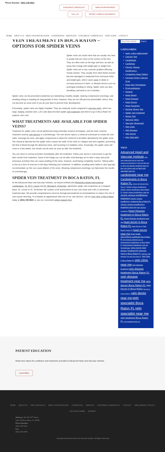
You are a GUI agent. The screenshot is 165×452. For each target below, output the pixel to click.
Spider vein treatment (135, 113)
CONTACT (127, 405)
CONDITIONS (77, 405)
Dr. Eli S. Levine (32, 186)
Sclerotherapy (125, 248)
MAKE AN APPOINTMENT (105, 7)
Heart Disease (131, 99)
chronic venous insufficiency (136, 187)
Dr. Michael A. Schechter (55, 186)
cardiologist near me (134, 174)
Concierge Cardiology (90, 36)
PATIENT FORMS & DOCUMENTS (102, 14)
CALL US (75, 14)
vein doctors (34, 134)
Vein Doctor (130, 134)
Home (9, 36)
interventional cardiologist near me (133, 239)
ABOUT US (23, 405)
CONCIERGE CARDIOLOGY (74, 7)
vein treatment (73, 112)
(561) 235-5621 (21, 426)
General (129, 92)
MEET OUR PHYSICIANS (58, 405)
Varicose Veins (132, 120)
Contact (123, 36)
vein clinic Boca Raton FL (134, 256)
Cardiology (130, 64)
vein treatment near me (132, 322)
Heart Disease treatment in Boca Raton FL (135, 214)
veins (96, 80)
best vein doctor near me (129, 168)
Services (70, 36)
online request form (63, 200)
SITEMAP (92, 411)
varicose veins (94, 108)
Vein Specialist (132, 137)
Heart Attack (131, 95)
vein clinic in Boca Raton (102, 197)
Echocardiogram (132, 88)
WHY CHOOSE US (38, 405)
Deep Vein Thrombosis (135, 85)
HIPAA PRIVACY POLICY (145, 405)
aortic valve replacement (136, 53)
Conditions (57, 36)
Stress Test (130, 116)
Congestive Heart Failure (136, 74)
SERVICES (90, 405)
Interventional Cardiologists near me (135, 245)
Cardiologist (130, 60)
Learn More (24, 373)
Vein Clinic (111, 36)
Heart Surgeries (132, 106)
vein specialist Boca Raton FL (132, 303)
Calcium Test (131, 57)
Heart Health (135, 234)
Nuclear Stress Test (134, 109)
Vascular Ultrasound (134, 123)
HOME (12, 405)
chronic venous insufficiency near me (136, 192)
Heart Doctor (131, 102)
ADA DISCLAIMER (77, 411)
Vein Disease (131, 130)
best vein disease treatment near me (135, 166)
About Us (19, 36)
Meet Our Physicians (37, 36)
